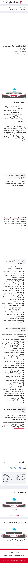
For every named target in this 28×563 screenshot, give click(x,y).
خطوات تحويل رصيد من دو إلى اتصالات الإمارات (20, 477)
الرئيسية (23, 7)
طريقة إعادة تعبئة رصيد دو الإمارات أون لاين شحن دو (7, 478)
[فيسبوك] (20, 468)
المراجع (21, 121)
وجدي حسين (18, 51)
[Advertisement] (14, 29)
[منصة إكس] (15, 468)
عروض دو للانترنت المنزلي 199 (11, 221)
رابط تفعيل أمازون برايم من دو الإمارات (14, 118)
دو (16, 492)
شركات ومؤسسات (14, 7)
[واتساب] (11, 468)
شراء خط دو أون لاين (14, 217)
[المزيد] (6, 468)
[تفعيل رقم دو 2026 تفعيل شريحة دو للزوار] (14, 505)
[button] (18, 515)
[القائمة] (24, 2)
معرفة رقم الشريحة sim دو (18, 223)
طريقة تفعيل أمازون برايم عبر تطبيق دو (13, 115)
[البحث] (3, 2)
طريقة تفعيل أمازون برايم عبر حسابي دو (13, 111)
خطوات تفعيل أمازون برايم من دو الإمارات (14, 107)
